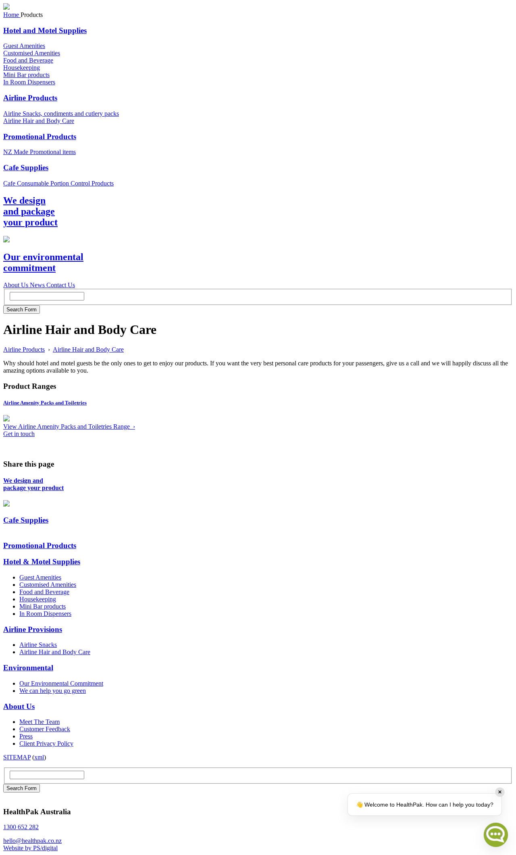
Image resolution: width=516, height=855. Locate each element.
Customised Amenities (31, 53)
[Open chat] (496, 835)
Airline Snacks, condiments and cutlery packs (61, 113)
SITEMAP (17, 757)
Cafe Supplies (25, 167)
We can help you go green (52, 690)
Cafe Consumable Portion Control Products (58, 183)
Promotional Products (39, 136)
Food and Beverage (28, 60)
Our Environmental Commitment (61, 683)
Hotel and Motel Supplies (45, 30)
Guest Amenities (24, 45)
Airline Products (30, 98)
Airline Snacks (38, 644)
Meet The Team (39, 721)
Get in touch (19, 433)
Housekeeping (21, 67)
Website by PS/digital (30, 848)
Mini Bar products (26, 74)
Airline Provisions (32, 629)
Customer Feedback (44, 729)
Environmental (28, 667)
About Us (19, 706)
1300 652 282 (21, 827)
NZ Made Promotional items (39, 151)
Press (26, 736)
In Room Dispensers (29, 82)
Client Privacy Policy (46, 743)
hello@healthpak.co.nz (32, 840)
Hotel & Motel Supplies (41, 561)
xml (39, 757)
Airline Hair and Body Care (38, 120)
